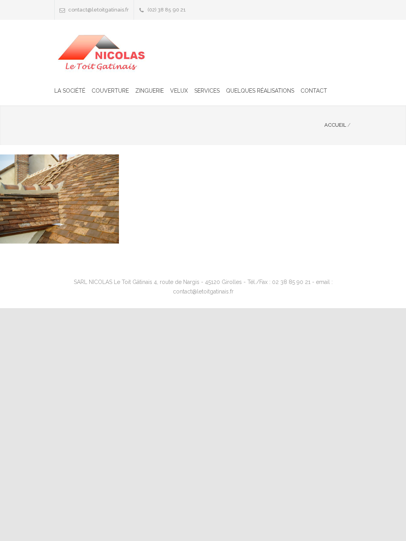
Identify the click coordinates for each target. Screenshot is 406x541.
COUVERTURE (110, 91)
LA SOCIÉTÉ (69, 91)
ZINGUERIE (149, 91)
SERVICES (207, 91)
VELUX (179, 91)
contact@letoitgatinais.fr (98, 10)
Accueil (335, 125)
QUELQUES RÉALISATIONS (260, 91)
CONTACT (314, 91)
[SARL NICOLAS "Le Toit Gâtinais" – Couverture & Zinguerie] (103, 51)
